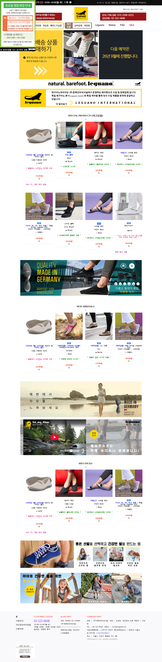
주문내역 (134, 3)
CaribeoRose (69, 352)
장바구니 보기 (124, 3)
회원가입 (114, 3)
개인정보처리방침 (23, 625)
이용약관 (19, 629)
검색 (144, 9)
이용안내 (19, 621)
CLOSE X (32, 49)
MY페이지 (142, 3)
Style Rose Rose (99, 232)
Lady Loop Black (99, 158)
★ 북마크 (100, 3)
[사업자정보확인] (102, 633)
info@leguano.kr (119, 627)
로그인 (107, 3)
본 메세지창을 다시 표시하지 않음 (14, 50)
